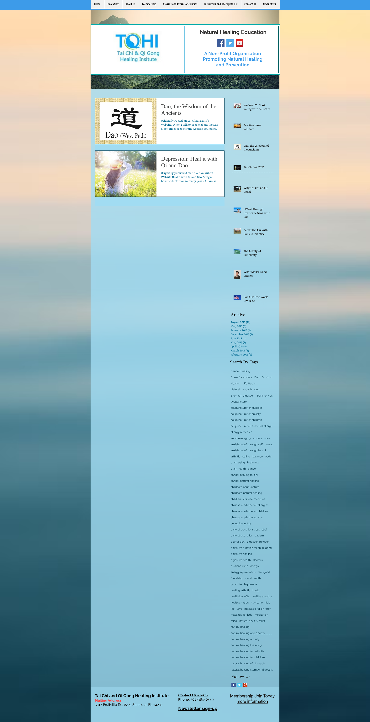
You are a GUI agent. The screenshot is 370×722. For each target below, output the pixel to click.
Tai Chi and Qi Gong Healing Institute (132, 695)
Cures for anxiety (241, 377)
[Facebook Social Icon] (221, 43)
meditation (261, 614)
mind (234, 620)
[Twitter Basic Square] (239, 685)
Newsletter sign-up (197, 708)
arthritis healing (240, 456)
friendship (237, 578)
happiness (250, 584)
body (268, 456)
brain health (238, 468)
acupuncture (239, 401)
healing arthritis (240, 590)
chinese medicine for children (249, 511)
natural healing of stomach (248, 663)
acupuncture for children (246, 419)
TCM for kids (265, 395)
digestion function (258, 541)
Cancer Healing (240, 371)
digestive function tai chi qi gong (251, 547)
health (256, 590)
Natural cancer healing (245, 389)
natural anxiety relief (252, 620)
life (233, 608)
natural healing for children (248, 657)
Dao (256, 377)
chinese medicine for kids (247, 517)
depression (238, 541)
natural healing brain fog (246, 645)
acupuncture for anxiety (246, 413)
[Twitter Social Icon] (230, 43)
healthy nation (240, 602)
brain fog (253, 462)
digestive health (241, 559)
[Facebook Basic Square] (233, 685)
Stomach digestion (242, 395)
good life (236, 584)
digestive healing (241, 553)
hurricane (257, 602)
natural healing (240, 626)
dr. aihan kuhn (239, 565)
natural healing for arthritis (247, 651)
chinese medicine (254, 499)
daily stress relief (241, 535)
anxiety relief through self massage (252, 444)
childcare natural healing (246, 492)
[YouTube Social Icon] (239, 43)
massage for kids (241, 614)
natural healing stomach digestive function (252, 669)
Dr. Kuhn (267, 377)
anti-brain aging (241, 438)
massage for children (257, 608)
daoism (259, 535)
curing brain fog (241, 523)
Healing (235, 383)
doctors (258, 559)
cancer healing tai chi (244, 474)
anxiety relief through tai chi (248, 450)
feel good (264, 572)
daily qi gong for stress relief (249, 529)
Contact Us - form (193, 695)
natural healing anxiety (245, 639)
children (236, 499)
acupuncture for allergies (246, 407)
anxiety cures (261, 438)
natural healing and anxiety (248, 633)
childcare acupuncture (245, 486)
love (239, 608)
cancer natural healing (245, 480)
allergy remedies (241, 432)
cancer (252, 468)
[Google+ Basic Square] (245, 685)
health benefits (240, 596)
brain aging (238, 462)
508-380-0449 (202, 699)
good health (253, 578)
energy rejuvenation (243, 572)
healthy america (262, 596)
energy (254, 565)
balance (257, 456)
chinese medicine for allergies (249, 505)
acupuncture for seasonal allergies (252, 426)
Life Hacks (249, 383)
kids (267, 602)
